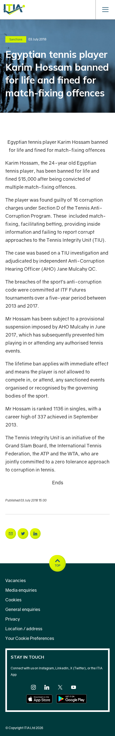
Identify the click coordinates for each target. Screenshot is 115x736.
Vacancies (15, 580)
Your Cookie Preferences (29, 638)
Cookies (13, 599)
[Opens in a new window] (10, 533)
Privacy (12, 619)
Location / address (23, 628)
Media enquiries (21, 590)
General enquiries (22, 609)
